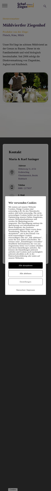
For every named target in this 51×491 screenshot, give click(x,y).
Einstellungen (25, 282)
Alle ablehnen (25, 273)
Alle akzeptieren (26, 265)
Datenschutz (20, 290)
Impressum (31, 290)
